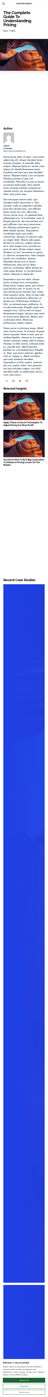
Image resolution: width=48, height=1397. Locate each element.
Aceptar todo (24, 1380)
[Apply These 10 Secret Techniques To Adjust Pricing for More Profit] (24, 394)
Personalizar (24, 1386)
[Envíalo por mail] (6, 381)
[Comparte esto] (13, 381)
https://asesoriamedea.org (14, 151)
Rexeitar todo (24, 1392)
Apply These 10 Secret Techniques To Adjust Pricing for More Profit (22, 423)
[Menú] (3, 3)
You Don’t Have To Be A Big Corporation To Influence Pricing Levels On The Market (23, 462)
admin (6, 145)
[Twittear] (20, 381)
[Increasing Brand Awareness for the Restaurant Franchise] (24, 933)
